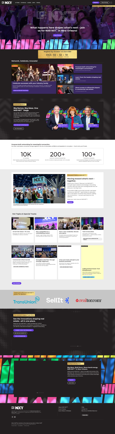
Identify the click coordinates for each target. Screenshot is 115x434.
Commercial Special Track (80, 91)
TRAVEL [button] (38, 2)
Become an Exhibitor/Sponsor (89, 410)
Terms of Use (26, 425)
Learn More (71, 382)
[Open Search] (111, 3)
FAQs (83, 407)
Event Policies (62, 409)
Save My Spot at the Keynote (21, 124)
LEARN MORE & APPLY (88, 277)
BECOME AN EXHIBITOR (20, 333)
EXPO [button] (33, 2)
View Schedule (16, 283)
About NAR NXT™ (63, 407)
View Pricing (104, 2)
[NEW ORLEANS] (40, 394)
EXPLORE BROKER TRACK (66, 267)
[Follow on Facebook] (12, 417)
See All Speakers (19, 128)
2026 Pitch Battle (88, 274)
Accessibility (20, 425)
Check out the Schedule (80, 80)
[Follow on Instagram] (15, 417)
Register (96, 2)
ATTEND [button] (17, 2)
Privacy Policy (14, 425)
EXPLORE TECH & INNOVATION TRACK (90, 239)
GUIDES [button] (29, 2)
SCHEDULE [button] (23, 2)
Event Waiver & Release (65, 410)
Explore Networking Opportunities (83, 70)
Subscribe (85, 415)
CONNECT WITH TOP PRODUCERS (23, 330)
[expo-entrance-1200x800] (76, 348)
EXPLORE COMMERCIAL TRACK (21, 266)
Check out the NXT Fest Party (21, 90)
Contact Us (84, 409)
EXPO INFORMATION (20, 336)
